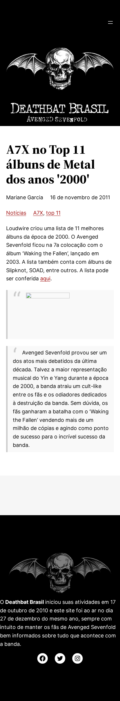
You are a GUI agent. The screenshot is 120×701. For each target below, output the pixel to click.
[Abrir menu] (110, 22)
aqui (45, 278)
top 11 (53, 213)
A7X (38, 213)
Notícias (16, 213)
